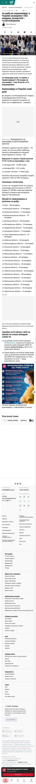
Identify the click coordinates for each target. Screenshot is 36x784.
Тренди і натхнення (10, 679)
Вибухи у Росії (9, 588)
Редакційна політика (7, 521)
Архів (20, 538)
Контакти (21, 529)
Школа (7, 658)
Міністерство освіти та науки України (15, 656)
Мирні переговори (10, 581)
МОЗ (10, 27)
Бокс (6, 687)
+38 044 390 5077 (24, 490)
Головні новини (9, 556)
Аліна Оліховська (11, 24)
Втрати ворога (9, 590)
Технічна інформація (24, 527)
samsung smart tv (19, 735)
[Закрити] (32, 769)
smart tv (7, 735)
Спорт (7, 684)
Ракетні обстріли (10, 576)
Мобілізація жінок (10, 603)
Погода (7, 568)
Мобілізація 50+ (9, 601)
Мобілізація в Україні (12, 596)
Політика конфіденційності (7, 537)
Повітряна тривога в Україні (13, 583)
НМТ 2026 (7, 661)
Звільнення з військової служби (14, 598)
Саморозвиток (9, 663)
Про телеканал (6, 524)
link (20, 496)
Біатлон (7, 694)
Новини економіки (11, 616)
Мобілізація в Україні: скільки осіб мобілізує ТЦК (19, 610)
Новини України (9, 558)
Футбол (7, 689)
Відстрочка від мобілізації (12, 608)
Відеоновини (8, 563)
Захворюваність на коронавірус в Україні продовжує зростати (15, 141)
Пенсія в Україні (9, 630)
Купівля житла (9, 676)
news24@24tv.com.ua (8, 490)
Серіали (7, 648)
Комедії (7, 646)
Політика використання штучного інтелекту (8, 541)
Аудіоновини (8, 565)
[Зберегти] (31, 32)
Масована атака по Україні (12, 585)
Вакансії (21, 532)
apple (19, 731)
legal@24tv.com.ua (22, 762)
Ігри (20, 544)
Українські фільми (10, 641)
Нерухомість (9, 672)
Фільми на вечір (9, 643)
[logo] (11, 2)
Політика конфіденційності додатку (26, 516)
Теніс (6, 691)
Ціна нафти (8, 618)
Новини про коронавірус (15, 7)
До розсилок (11, 719)
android (7, 731)
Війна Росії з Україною (12, 574)
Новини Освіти (10, 654)
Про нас (4, 516)
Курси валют (8, 621)
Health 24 (4, 7)
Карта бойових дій (10, 578)
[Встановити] (18, 772)
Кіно (6, 636)
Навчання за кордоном (11, 666)
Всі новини (8, 554)
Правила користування (8, 533)
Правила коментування (25, 524)
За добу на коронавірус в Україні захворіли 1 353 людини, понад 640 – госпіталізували (29, 7)
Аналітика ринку (9, 674)
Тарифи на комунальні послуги (14, 625)
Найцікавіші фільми (11, 638)
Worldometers (9, 343)
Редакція (4, 518)
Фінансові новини (10, 623)
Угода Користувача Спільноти (24, 520)
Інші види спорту (10, 696)
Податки (7, 628)
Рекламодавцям (6, 530)
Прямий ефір (9, 561)
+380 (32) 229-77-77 (12, 760)
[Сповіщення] (34, 2)
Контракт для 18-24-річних (12, 605)
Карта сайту (22, 541)
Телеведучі (5, 527)
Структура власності (24, 535)
